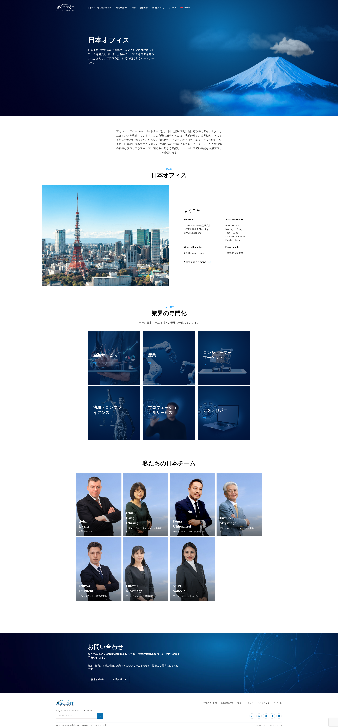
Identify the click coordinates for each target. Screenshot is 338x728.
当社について (158, 7)
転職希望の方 (122, 7)
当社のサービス (210, 703)
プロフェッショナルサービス (162, 409)
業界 (134, 7)
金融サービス (105, 355)
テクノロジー (215, 410)
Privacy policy (276, 725)
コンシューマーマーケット (217, 354)
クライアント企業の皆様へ (100, 7)
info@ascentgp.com (194, 253)
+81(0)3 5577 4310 (234, 253)
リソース (172, 7)
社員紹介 (144, 7)
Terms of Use (260, 725)
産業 (152, 355)
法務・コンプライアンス (107, 409)
